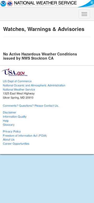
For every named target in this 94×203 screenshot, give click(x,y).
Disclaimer (9, 112)
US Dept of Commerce (17, 81)
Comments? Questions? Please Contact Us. (31, 105)
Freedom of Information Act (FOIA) (25, 135)
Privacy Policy (12, 131)
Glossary (9, 124)
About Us (9, 139)
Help (6, 120)
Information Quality (15, 116)
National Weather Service (19, 89)
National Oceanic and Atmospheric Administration (34, 85)
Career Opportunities (16, 143)
